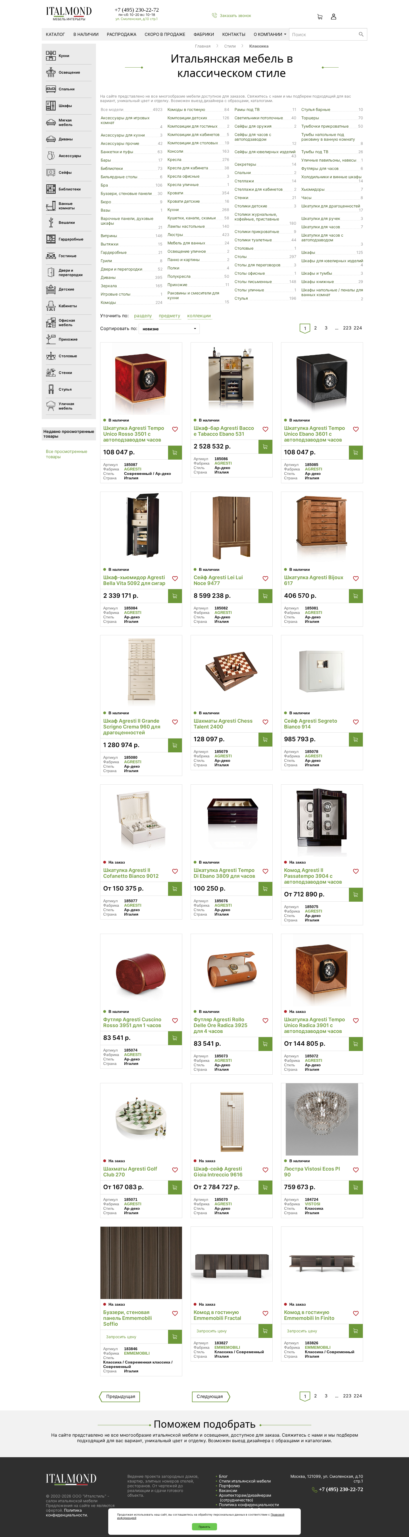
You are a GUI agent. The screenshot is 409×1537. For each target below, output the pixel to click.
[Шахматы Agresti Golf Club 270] (141, 1119)
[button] (143, 316)
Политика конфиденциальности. (67, 1512)
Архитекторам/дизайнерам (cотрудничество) (245, 1497)
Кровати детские (183, 201)
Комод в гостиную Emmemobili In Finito (309, 1315)
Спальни (243, 172)
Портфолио (229, 1485)
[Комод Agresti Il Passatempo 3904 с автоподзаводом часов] (322, 821)
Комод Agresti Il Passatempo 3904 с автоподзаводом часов (313, 876)
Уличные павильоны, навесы (328, 160)
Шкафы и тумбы (316, 273)
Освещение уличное (186, 251)
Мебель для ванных (186, 243)
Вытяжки (109, 244)
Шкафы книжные (317, 281)
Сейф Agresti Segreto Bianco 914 (310, 724)
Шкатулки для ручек (320, 218)
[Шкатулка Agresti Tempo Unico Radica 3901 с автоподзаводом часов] (322, 970)
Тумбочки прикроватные (325, 126)
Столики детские (251, 206)
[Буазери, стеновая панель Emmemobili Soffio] (141, 1263)
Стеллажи (244, 181)
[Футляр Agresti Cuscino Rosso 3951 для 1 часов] (141, 970)
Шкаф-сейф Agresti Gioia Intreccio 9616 (218, 1171)
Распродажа (121, 34)
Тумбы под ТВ (314, 151)
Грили (106, 260)
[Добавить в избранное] (175, 429)
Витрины (109, 235)
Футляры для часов (320, 168)
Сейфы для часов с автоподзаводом (253, 137)
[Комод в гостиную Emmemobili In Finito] (322, 1263)
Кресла (174, 159)
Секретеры (245, 164)
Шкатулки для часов (320, 226)
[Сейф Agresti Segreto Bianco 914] (322, 671)
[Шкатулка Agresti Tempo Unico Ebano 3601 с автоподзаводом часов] (322, 379)
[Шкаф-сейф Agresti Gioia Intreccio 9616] (231, 1119)
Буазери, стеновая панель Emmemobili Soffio (127, 1318)
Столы (241, 256)
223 (347, 328)
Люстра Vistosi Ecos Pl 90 (312, 1171)
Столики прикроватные (257, 231)
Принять (204, 1526)
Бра (104, 185)
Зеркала (109, 285)
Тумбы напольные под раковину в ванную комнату (328, 137)
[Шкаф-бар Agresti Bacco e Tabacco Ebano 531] (231, 379)
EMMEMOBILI (137, 1353)
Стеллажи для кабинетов (259, 189)
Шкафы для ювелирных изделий (332, 260)
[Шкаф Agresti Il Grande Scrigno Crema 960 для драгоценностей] (141, 671)
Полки (173, 268)
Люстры (175, 234)
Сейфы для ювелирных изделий (265, 151)
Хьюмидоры (313, 189)
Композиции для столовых (192, 142)
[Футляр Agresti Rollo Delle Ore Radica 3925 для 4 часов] (231, 970)
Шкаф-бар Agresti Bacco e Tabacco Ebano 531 (224, 431)
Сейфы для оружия (253, 126)
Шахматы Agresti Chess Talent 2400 (223, 724)
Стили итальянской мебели (245, 1481)
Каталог (55, 34)
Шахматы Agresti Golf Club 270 (130, 1171)
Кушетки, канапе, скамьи (191, 217)
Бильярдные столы (119, 176)
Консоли (175, 151)
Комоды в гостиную (186, 109)
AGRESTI (132, 469)
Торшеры (310, 117)
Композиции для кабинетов (193, 134)
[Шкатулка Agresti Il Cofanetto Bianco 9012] (141, 821)
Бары (106, 160)
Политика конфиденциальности (249, 1504)
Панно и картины (183, 259)
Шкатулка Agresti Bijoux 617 (313, 580)
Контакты (233, 34)
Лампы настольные (186, 226)
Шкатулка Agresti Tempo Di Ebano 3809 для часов (224, 873)
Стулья (241, 298)
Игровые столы (115, 294)
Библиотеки (112, 168)
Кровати (175, 192)
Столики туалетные (253, 239)
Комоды (108, 302)
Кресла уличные (183, 184)
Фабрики (204, 34)
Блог (223, 1476)
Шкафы (308, 252)
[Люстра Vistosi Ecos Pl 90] (322, 1119)
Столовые (244, 248)
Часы (306, 197)
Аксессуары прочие (120, 143)
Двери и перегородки (121, 269)
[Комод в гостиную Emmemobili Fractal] (231, 1263)
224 (358, 328)
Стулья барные (315, 109)
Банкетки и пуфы (117, 151)
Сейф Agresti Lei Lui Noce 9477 (218, 580)
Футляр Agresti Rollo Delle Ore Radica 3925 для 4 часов (220, 1025)
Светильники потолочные (259, 117)
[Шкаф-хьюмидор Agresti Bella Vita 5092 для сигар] (141, 528)
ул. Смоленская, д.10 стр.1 (136, 19)
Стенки (241, 197)
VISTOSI (312, 1204)
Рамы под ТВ (247, 109)
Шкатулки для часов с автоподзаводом (322, 237)
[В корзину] (175, 453)
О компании (268, 34)
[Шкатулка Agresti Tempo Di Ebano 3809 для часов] (231, 821)
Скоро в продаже (165, 34)
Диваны (108, 277)
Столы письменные (253, 281)
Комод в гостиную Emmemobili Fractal (217, 1315)
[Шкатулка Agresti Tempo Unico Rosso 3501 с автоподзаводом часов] (141, 379)
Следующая (210, 1396)
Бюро (106, 201)
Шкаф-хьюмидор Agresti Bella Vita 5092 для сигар (134, 580)
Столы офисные (250, 273)
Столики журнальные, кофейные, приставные (257, 216)
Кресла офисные (183, 176)
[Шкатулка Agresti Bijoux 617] (322, 528)
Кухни (173, 209)
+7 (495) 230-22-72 (137, 10)
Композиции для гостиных (192, 126)
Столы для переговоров (257, 264)
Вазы (105, 210)
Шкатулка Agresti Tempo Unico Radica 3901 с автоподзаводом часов (314, 1025)
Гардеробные (114, 252)
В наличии (85, 34)
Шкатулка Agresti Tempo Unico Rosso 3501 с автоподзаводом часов (133, 434)
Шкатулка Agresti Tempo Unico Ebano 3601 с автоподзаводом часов (314, 434)
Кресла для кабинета (187, 167)
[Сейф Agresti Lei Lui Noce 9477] (231, 528)
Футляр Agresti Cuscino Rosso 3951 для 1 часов (132, 1022)
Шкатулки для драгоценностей (330, 206)
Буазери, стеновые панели (126, 193)
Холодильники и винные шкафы (331, 176)
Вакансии (228, 1490)
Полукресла (179, 276)
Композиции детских (187, 117)
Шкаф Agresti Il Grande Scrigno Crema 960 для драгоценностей (131, 726)
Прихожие (177, 284)
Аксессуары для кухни (123, 135)
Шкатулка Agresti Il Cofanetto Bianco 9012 (131, 873)
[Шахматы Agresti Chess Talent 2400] (231, 671)
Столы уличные (249, 289)
